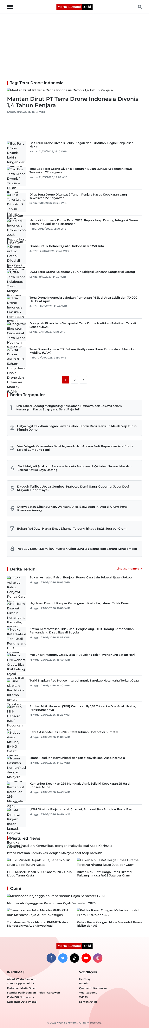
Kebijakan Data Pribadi (22, 1001)
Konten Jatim (88, 1001)
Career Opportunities (21, 983)
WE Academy (88, 992)
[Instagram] (97, 958)
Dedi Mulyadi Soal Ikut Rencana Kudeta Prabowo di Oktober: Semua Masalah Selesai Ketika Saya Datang (75, 468)
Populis (84, 983)
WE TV (83, 997)
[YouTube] (86, 958)
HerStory (85, 979)
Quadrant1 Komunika (93, 988)
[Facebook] (51, 958)
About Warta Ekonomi (21, 979)
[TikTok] (74, 958)
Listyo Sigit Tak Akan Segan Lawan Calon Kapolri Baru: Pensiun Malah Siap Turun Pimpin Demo (77, 427)
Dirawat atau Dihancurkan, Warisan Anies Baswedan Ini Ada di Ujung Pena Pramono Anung (72, 508)
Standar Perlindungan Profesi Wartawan (33, 992)
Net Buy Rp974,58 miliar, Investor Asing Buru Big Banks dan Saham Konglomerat (77, 549)
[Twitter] (63, 958)
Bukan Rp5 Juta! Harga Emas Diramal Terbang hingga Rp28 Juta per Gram (71, 528)
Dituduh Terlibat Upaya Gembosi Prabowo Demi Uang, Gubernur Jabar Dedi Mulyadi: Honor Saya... (73, 488)
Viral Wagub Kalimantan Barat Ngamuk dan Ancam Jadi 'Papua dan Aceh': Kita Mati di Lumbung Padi (75, 448)
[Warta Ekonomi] (74, 6)
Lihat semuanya (127, 568)
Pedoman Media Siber (21, 988)
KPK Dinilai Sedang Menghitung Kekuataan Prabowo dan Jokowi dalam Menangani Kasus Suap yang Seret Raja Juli (69, 407)
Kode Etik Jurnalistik (20, 997)
